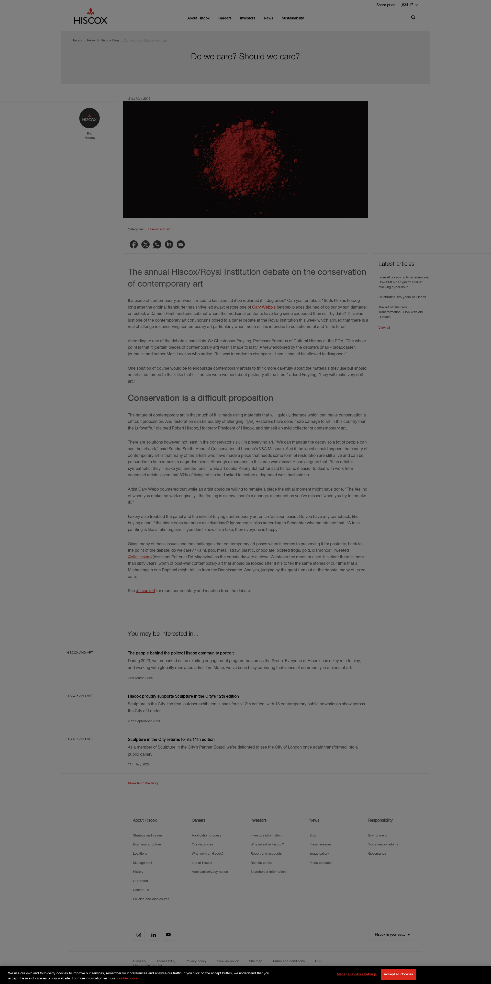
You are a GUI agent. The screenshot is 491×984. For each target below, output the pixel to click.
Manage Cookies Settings (357, 974)
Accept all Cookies (398, 974)
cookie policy (127, 978)
